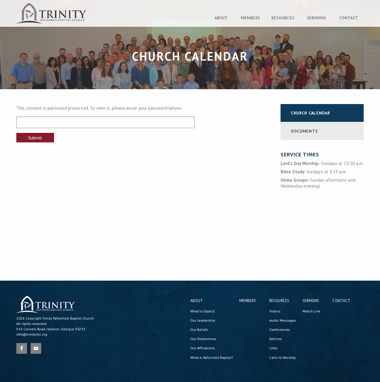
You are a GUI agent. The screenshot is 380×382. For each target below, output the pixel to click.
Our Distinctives (203, 339)
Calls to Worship (282, 357)
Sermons (316, 18)
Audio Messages (282, 320)
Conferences (279, 329)
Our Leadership (202, 320)
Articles (275, 339)
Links (273, 348)
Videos (274, 311)
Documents (304, 131)
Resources (282, 18)
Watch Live (311, 311)
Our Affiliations (202, 348)
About (221, 18)
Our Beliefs (199, 329)
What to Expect (202, 311)
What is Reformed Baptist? (211, 357)
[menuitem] (222, 18)
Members (250, 18)
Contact (348, 18)
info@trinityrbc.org (32, 334)
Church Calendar (310, 113)
